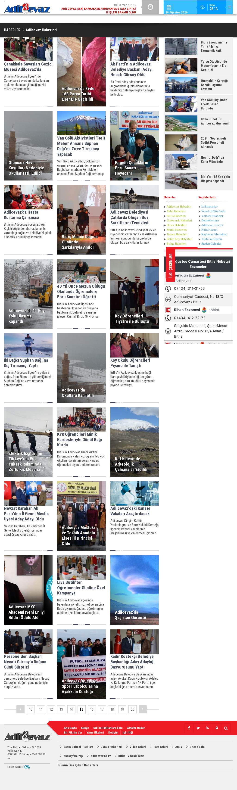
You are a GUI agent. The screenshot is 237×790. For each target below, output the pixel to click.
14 (71, 709)
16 (91, 709)
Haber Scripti (15, 766)
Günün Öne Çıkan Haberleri (78, 765)
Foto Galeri (160, 747)
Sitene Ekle (197, 747)
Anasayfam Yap (73, 756)
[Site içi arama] (226, 728)
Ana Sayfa (70, 728)
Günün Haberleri (111, 747)
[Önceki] (20, 709)
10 (30, 709)
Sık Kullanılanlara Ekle (108, 728)
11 (40, 709)
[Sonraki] (143, 709)
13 (61, 709)
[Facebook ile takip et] (188, 728)
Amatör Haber (136, 728)
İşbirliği (128, 732)
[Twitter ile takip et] (198, 728)
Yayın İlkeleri (95, 732)
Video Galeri (138, 747)
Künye (85, 728)
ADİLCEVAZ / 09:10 (98, 8)
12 (51, 709)
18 (112, 709)
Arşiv (178, 747)
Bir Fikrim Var (73, 732)
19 (122, 709)
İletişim (113, 732)
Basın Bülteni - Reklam (78, 747)
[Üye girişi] (216, 728)
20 (132, 709)
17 (101, 709)
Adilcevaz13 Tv (100, 756)
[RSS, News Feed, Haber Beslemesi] (207, 728)
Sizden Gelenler (211, 243)
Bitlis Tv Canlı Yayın (131, 756)
